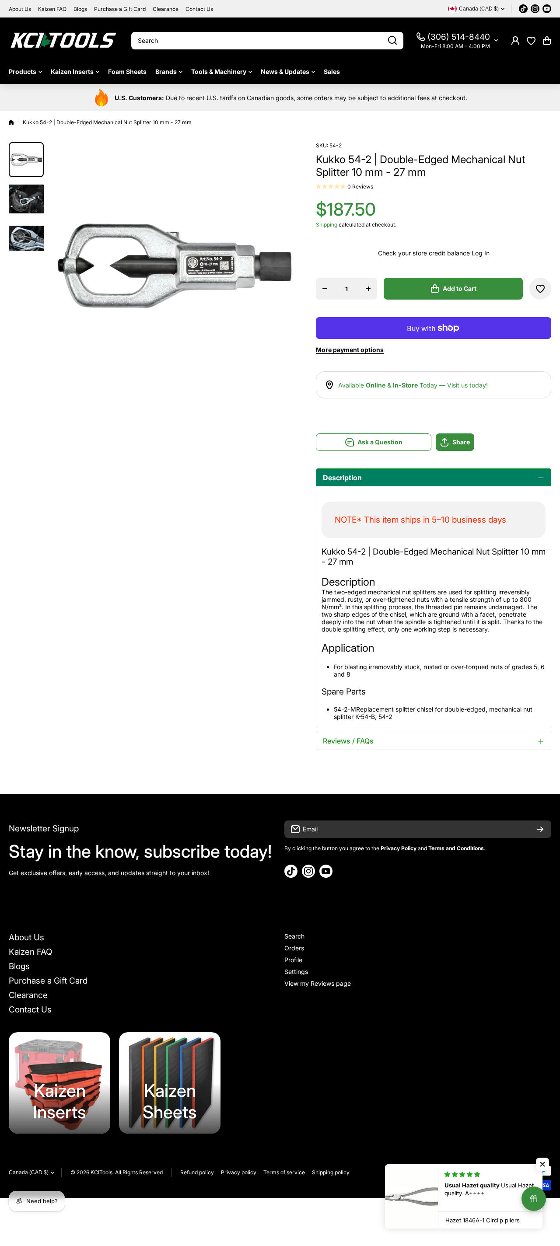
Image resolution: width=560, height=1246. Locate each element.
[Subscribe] (540, 829)
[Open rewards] (534, 1199)
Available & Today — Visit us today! (413, 385)
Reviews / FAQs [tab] (348, 740)
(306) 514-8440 (458, 37)
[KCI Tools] (63, 40)
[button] (546, 40)
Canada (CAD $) (29, 1172)
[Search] (392, 40)
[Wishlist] (531, 40)
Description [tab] (342, 477)
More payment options (350, 349)
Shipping (326, 224)
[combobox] (267, 40)
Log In (481, 253)
